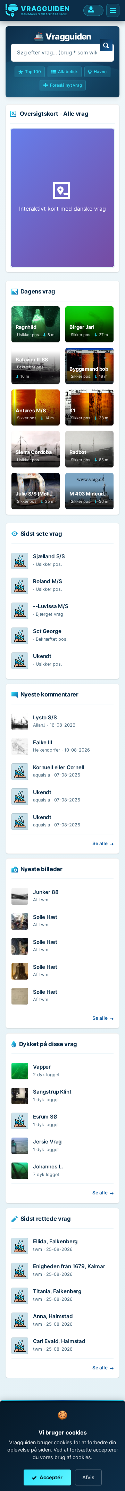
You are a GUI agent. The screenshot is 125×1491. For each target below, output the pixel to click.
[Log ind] (93, 10)
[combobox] (62, 53)
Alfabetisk (68, 71)
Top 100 (33, 71)
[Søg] (106, 45)
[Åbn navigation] (112, 10)
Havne (100, 71)
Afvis (88, 1477)
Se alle (100, 843)
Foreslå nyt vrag (66, 85)
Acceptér (51, 1477)
